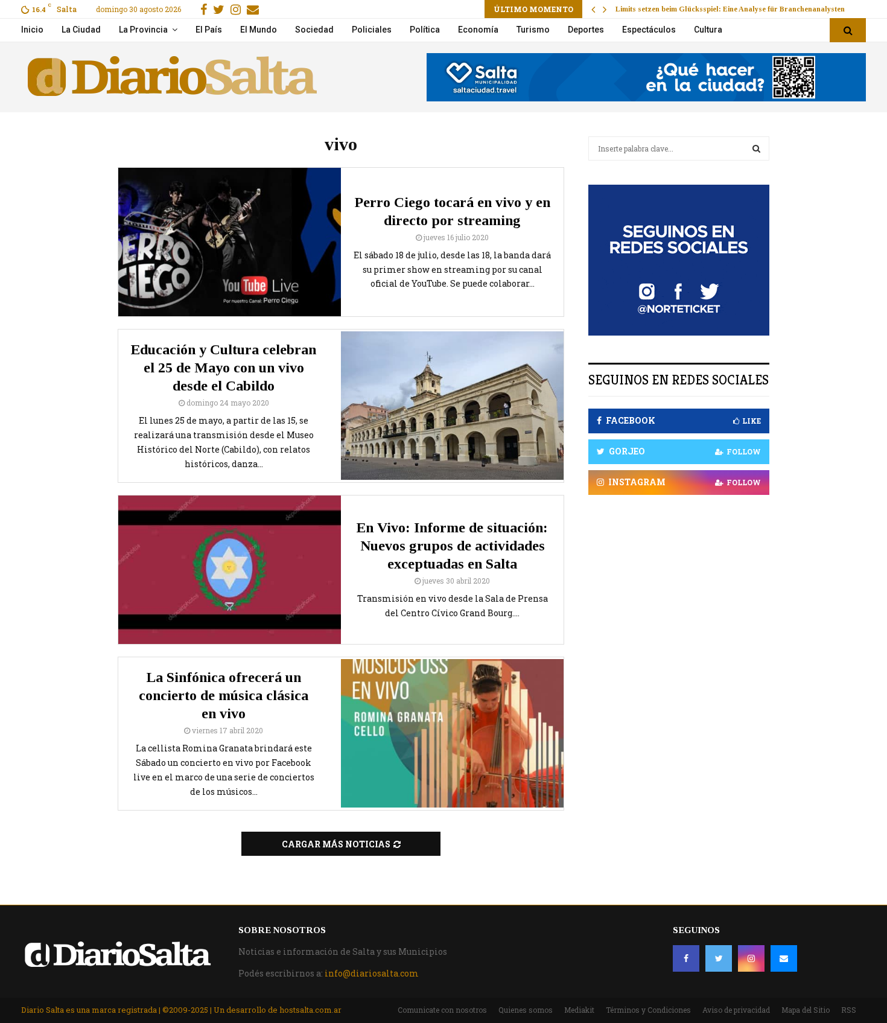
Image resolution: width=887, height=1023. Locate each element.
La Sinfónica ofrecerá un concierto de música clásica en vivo (223, 695)
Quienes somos (525, 1010)
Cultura (708, 29)
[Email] (784, 958)
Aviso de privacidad (736, 1010)
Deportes (586, 29)
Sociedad (314, 29)
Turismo (533, 29)
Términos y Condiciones (648, 1010)
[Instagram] (751, 958)
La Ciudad (81, 29)
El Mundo (258, 29)
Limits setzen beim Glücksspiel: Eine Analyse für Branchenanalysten (730, 9)
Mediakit (579, 1010)
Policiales (372, 29)
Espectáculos (649, 29)
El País (209, 29)
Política (425, 29)
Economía (478, 29)
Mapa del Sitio (805, 1010)
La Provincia (143, 29)
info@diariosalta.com (372, 973)
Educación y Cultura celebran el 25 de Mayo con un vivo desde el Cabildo (223, 368)
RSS (848, 1010)
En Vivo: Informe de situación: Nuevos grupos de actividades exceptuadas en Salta (452, 546)
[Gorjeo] (718, 958)
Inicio (32, 29)
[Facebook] (686, 958)
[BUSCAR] (756, 148)
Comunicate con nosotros (442, 1010)
